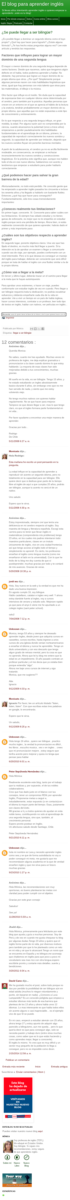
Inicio (3, 19)
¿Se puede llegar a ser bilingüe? (27, 32)
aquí (40, 1131)
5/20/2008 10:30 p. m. (20, 571)
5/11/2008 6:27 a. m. (19, 441)
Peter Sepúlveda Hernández (24, 771)
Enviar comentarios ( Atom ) (30, 1072)
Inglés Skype (6, 23)
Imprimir (10, 317)
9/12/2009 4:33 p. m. (19, 688)
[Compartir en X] (39, 328)
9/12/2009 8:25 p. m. (19, 726)
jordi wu (14, 581)
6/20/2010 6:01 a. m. (19, 761)
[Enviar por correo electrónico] (31, 328)
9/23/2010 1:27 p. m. (19, 872)
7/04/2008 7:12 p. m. (19, 618)
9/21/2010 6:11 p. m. (19, 837)
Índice (29, 19)
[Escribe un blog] (35, 328)
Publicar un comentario (17, 1060)
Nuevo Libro (17, 1164)
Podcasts (18, 23)
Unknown (14, 629)
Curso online (39, 19)
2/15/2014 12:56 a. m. (20, 1053)
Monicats (14, 451)
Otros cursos (52, 19)
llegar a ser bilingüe (22, 333)
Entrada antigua (59, 1066)
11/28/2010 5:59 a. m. (20, 917)
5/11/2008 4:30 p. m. (19, 507)
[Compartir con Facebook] (42, 328)
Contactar (28, 23)
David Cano (15, 980)
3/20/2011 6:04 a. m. (19, 970)
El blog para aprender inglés (32, 4)
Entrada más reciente (13, 1066)
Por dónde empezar (16, 19)
